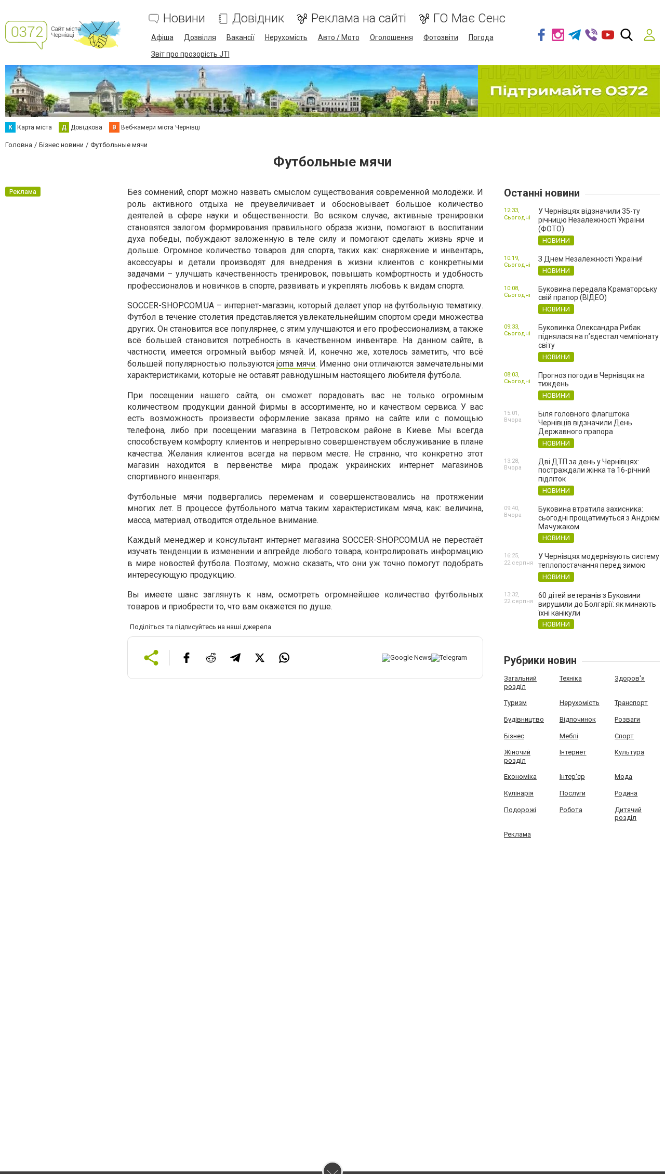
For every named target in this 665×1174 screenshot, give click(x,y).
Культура (629, 752)
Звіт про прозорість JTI (190, 54)
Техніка (571, 678)
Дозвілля (200, 37)
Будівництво (524, 719)
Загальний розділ (520, 682)
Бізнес (514, 736)
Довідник (258, 18)
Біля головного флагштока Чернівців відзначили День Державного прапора (585, 423)
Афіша (162, 37)
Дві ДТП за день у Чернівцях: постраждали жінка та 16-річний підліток (594, 471)
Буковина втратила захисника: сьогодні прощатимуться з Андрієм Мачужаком (599, 518)
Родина (626, 793)
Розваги (627, 719)
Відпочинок (578, 719)
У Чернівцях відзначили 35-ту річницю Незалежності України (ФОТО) (591, 220)
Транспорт (631, 703)
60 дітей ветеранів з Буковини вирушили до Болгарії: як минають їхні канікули (597, 604)
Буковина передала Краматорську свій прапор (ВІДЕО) (597, 293)
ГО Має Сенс (469, 18)
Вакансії (241, 37)
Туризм (515, 703)
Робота (571, 810)
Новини (184, 18)
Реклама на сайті (358, 18)
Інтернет (573, 752)
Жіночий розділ (517, 756)
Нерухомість (286, 37)
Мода (623, 776)
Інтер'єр (572, 776)
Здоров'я (630, 678)
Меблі (569, 736)
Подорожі (520, 810)
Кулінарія (519, 793)
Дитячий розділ (628, 814)
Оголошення (391, 37)
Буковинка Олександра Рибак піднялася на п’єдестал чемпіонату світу (598, 336)
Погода (481, 37)
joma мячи (295, 364)
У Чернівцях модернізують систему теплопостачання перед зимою (598, 560)
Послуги (573, 793)
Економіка (520, 776)
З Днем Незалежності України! (590, 259)
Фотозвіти (440, 37)
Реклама (517, 834)
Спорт (624, 736)
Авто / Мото (339, 37)
